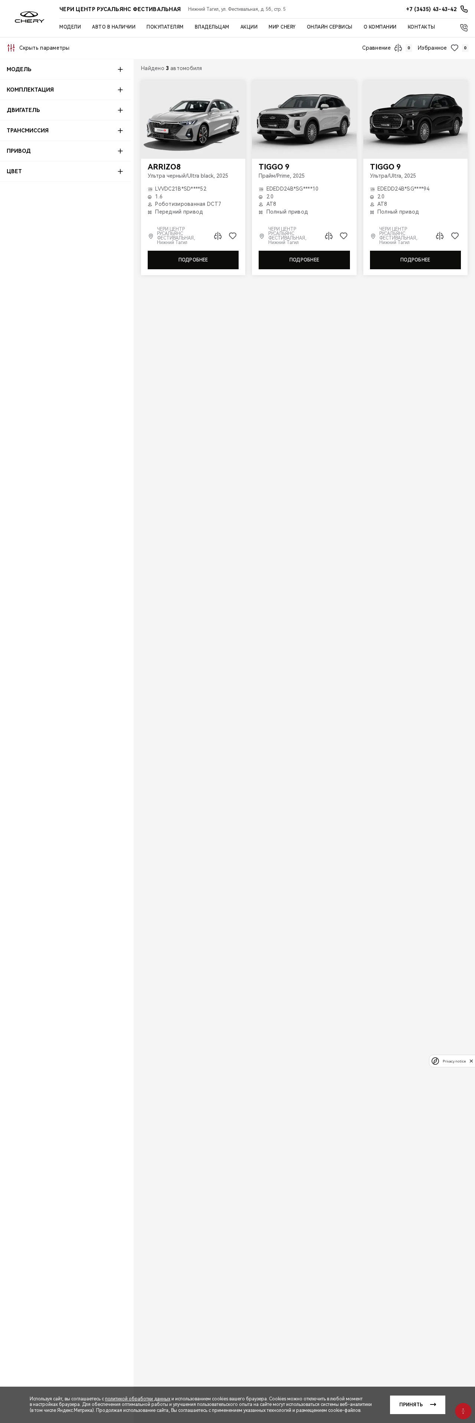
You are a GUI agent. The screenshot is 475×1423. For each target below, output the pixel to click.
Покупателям (165, 27)
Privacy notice (454, 1061)
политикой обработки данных (137, 1398)
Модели (70, 27)
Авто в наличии (113, 27)
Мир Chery (282, 27)
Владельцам (212, 27)
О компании (380, 27)
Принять (411, 1404)
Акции (249, 27)
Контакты (421, 27)
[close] (471, 1061)
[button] (65, 69)
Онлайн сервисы (330, 27)
